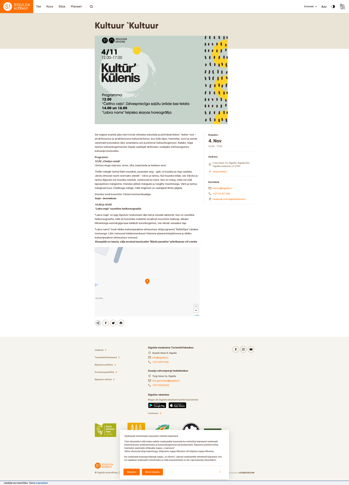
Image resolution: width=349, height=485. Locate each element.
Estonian (309, 6)
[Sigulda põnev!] (16, 6)
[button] (196, 306)
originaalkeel (42, 483)
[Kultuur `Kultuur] (147, 281)
